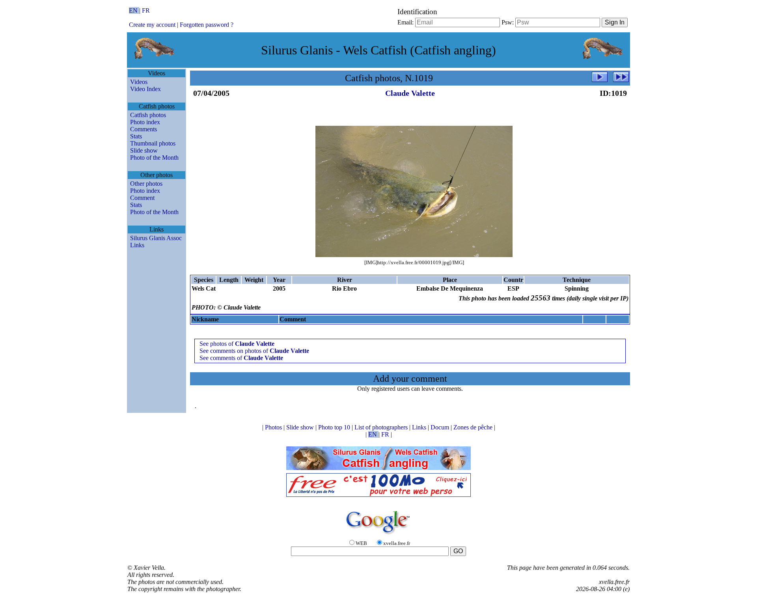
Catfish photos (148, 115)
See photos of (237, 343)
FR (146, 10)
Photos (274, 427)
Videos (138, 81)
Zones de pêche (473, 427)
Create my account (152, 24)
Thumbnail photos (152, 143)
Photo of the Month (154, 157)
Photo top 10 (335, 427)
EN (134, 10)
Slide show (144, 150)
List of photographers (381, 427)
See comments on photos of (254, 350)
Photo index (145, 122)
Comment (142, 197)
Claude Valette (410, 93)
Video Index (145, 89)
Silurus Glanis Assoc (156, 238)
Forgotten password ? (206, 24)
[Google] (378, 535)
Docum (441, 427)
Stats (136, 136)
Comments (143, 129)
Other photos (146, 183)
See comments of (241, 357)
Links (137, 245)
